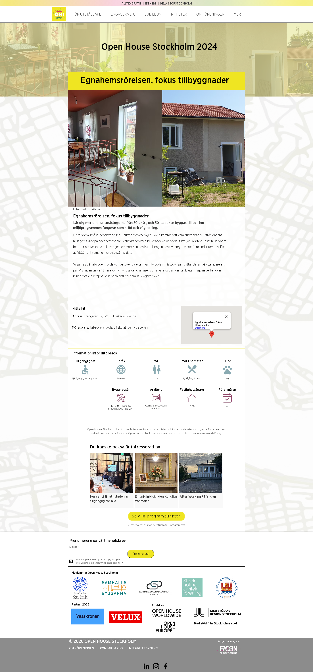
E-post (74, 547)
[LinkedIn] (146, 666)
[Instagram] (156, 666)
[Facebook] (166, 666)
